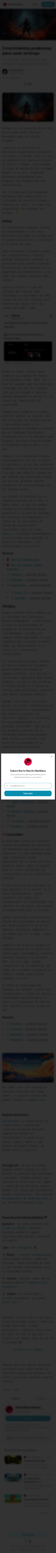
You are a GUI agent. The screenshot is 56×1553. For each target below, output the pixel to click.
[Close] (52, 757)
